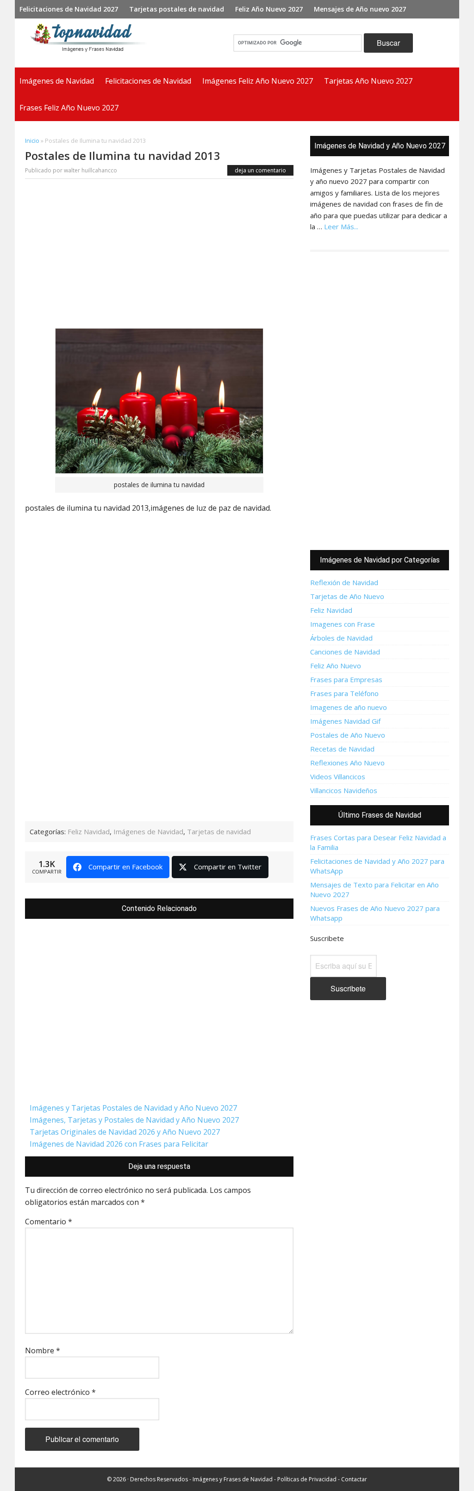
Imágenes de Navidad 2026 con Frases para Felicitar (119, 1144)
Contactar (354, 1479)
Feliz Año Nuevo (335, 665)
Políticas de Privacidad (307, 1479)
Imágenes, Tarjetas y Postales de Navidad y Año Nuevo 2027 (134, 1120)
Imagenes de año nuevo (348, 707)
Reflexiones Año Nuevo (347, 762)
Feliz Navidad (89, 831)
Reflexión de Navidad (344, 582)
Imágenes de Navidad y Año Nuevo (92, 43)
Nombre (42, 1350)
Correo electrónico (60, 1392)
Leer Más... (341, 226)
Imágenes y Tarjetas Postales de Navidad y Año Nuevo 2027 (133, 1108)
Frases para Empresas (346, 679)
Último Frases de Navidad (379, 815)
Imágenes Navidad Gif (345, 721)
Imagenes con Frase (342, 624)
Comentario (48, 1221)
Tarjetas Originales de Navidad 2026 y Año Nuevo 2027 (125, 1132)
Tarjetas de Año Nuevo (347, 596)
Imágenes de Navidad (148, 831)
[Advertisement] (159, 256)
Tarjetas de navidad (219, 831)
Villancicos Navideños (343, 790)
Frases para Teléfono (344, 693)
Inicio (32, 140)
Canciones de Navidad (345, 651)
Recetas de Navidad (342, 748)
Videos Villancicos (337, 776)
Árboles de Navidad (341, 637)
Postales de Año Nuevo (347, 734)
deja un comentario (260, 170)
